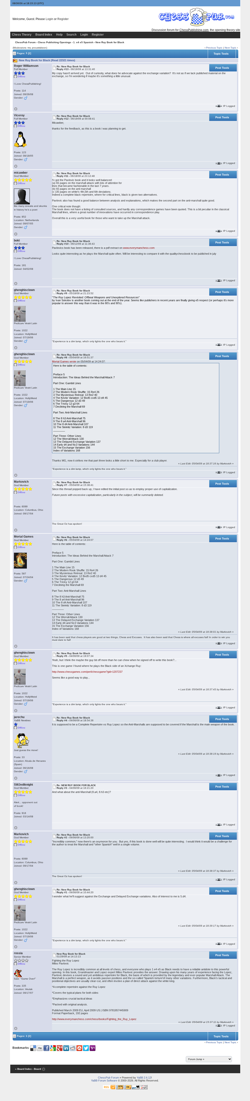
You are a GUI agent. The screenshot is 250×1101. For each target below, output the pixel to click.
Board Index (43, 34)
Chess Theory (21, 34)
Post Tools (222, 67)
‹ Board (36, 1069)
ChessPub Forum (25, 42)
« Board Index (23, 1069)
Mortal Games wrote (64, 361)
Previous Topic (214, 47)
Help (59, 34)
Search (71, 34)
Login (49, 19)
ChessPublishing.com (193, 30)
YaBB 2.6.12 (144, 1077)
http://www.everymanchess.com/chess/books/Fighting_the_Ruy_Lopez (94, 1019)
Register (63, 19)
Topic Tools (221, 53)
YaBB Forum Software (104, 1080)
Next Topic (230, 47)
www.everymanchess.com (139, 247)
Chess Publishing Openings (54, 42)
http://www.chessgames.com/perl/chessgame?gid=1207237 (87, 671)
